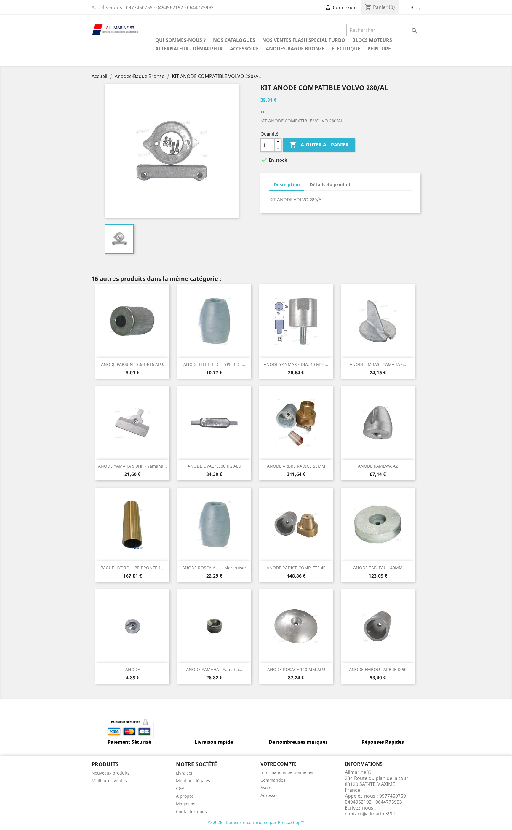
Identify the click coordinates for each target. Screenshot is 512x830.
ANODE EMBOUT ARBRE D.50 (378, 669)
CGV (180, 788)
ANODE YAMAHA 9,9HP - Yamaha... (132, 466)
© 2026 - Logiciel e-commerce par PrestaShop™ (256, 822)
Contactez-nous (191, 811)
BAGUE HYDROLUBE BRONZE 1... (132, 568)
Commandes (272, 780)
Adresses (269, 795)
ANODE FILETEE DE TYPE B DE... (214, 364)
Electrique (346, 48)
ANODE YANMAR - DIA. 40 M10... (296, 364)
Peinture (379, 48)
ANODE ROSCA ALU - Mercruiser (214, 568)
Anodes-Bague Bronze (295, 48)
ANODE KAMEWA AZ (378, 466)
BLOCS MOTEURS (372, 40)
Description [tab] (287, 184)
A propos (185, 796)
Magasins (185, 804)
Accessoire (244, 48)
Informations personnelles (286, 772)
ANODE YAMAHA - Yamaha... (214, 669)
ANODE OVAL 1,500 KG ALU (214, 466)
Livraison (185, 773)
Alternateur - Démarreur (189, 48)
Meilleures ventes (109, 780)
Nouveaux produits (110, 773)
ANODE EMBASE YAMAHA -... (378, 364)
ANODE (132, 669)
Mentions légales (193, 780)
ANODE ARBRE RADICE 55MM (296, 466)
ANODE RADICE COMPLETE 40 (296, 568)
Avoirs (266, 788)
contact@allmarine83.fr (371, 813)
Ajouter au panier (319, 144)
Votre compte (278, 764)
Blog (415, 7)
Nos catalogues (234, 40)
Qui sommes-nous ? (180, 40)
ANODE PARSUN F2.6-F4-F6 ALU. (132, 364)
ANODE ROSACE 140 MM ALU (296, 669)
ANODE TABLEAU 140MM (378, 568)
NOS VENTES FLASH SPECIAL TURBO (303, 40)
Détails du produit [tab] (330, 184)
